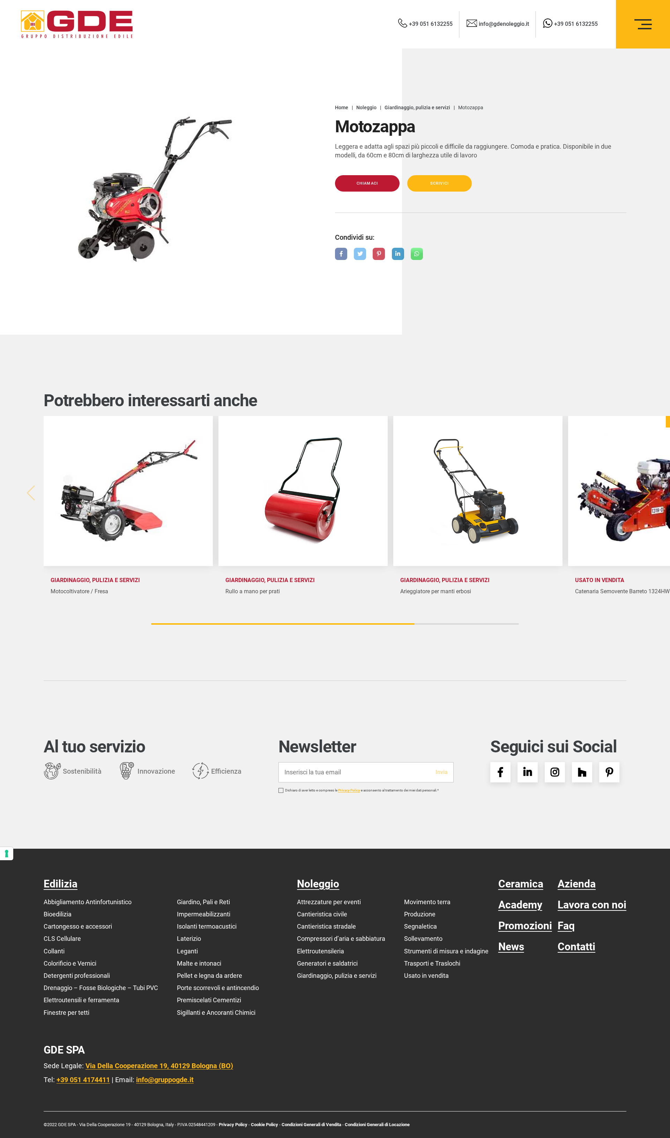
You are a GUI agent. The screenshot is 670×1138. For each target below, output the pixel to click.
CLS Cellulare (62, 938)
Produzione (420, 914)
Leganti (187, 951)
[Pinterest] (609, 772)
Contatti (576, 946)
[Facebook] (500, 772)
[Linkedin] (528, 772)
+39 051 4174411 (83, 1080)
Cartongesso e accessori (78, 926)
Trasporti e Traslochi (432, 963)
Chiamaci (367, 183)
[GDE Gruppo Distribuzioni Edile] (77, 24)
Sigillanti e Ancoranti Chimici (216, 1012)
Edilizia (60, 884)
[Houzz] (582, 772)
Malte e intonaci (199, 963)
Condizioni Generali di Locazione (377, 1124)
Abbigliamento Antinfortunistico (88, 902)
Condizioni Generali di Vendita (311, 1124)
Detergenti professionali (77, 975)
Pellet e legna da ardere (209, 975)
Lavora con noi (592, 905)
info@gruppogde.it (165, 1080)
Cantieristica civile (322, 914)
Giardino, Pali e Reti (203, 902)
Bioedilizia (58, 914)
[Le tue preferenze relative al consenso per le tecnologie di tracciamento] (6, 853)
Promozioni (525, 926)
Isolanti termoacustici (207, 926)
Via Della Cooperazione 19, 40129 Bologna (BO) (159, 1066)
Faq (566, 926)
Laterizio (189, 938)
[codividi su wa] (417, 254)
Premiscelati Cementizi (209, 1000)
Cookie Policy (265, 1124)
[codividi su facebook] (341, 254)
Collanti (54, 951)
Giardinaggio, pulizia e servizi (337, 975)
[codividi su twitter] (360, 254)
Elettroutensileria (320, 951)
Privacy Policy (349, 790)
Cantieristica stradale (326, 926)
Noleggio (318, 884)
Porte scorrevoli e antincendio (218, 987)
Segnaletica (420, 926)
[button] (648, 493)
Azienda (577, 884)
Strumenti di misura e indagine (446, 951)
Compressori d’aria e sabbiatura (341, 938)
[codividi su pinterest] (379, 254)
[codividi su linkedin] (398, 254)
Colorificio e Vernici (70, 963)
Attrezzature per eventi (329, 902)
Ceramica (520, 884)
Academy (520, 905)
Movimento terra (427, 902)
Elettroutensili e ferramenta (81, 1000)
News (511, 946)
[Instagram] (555, 772)
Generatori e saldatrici (327, 963)
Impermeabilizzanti (203, 914)
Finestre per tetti (66, 1012)
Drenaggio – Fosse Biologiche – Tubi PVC (101, 987)
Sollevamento (423, 938)
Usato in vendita (426, 975)
